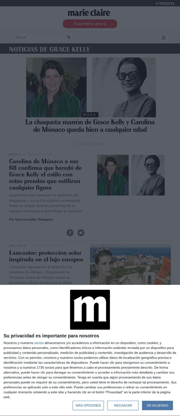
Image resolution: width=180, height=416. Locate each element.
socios (39, 342)
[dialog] (90, 350)
